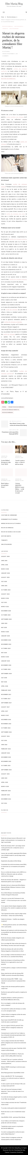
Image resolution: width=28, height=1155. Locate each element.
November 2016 (6, 723)
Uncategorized (14, 28)
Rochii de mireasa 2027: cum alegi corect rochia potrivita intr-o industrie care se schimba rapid (13, 848)
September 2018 (6, 673)
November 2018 (6, 665)
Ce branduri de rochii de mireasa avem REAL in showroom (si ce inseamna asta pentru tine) (14, 866)
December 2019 (6, 640)
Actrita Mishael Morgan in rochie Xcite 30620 (6, 462)
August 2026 (5, 556)
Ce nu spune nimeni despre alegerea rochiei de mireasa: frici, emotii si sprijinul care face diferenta (13, 908)
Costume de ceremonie (9, 515)
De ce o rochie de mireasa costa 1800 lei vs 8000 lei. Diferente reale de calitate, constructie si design (13, 874)
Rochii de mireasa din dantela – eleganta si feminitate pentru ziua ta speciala (13, 881)
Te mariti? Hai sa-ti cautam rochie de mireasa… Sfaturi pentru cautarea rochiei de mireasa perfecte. (14, 1061)
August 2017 (5, 707)
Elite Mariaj (7, 51)
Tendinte (5, 28)
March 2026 (5, 569)
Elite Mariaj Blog (14, 4)
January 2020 (5, 636)
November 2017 (6, 694)
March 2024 (5, 598)
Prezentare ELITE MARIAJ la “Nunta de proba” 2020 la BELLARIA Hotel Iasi (12, 1055)
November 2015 (6, 761)
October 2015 (5, 765)
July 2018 (4, 677)
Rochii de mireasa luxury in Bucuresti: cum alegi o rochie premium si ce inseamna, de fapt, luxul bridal (13, 840)
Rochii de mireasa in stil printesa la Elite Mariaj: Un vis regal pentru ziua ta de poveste (12, 962)
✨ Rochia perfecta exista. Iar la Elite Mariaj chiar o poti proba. (14, 926)
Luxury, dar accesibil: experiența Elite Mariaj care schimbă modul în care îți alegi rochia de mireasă (13, 855)
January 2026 (5, 573)
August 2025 (5, 577)
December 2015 (6, 757)
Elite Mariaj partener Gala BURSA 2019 (12, 1073)
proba (4, 407)
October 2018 (5, 669)
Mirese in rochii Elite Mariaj (11, 523)
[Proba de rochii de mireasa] (14, 163)
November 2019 (6, 644)
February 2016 (6, 749)
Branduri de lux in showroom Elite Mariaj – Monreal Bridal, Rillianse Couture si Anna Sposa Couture (13, 887)
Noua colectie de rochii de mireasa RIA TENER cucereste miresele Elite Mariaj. (12, 974)
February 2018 (6, 690)
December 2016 (6, 719)
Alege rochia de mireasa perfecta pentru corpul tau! (13, 987)
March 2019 (5, 657)
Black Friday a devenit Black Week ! (5, 485)
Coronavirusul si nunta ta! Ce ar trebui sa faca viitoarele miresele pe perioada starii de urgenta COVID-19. (13, 1035)
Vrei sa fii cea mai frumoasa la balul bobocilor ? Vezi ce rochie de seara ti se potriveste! (12, 1091)
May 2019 (4, 652)
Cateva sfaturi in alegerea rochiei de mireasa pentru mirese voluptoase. (11, 1138)
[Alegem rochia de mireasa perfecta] (14, 97)
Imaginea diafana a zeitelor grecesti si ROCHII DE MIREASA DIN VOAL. (12, 999)
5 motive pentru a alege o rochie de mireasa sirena (20, 462)
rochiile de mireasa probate (18, 239)
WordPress (20, 1152)
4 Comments (5, 56)
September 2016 (6, 732)
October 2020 (5, 615)
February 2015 (6, 790)
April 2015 (4, 782)
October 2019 (5, 648)
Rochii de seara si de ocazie (11, 532)
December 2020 (6, 611)
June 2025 (4, 585)
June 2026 (4, 560)
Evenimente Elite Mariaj (9, 519)
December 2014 (6, 799)
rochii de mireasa (12, 310)
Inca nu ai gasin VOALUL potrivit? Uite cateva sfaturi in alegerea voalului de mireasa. (12, 1027)
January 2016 (5, 753)
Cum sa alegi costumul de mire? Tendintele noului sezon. (13, 1103)
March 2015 (5, 786)
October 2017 (5, 698)
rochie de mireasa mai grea (15, 214)
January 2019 (5, 661)
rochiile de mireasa (15, 279)
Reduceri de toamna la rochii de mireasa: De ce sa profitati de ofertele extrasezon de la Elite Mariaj (14, 932)
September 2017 (6, 703)
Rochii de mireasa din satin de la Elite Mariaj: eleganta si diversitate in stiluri (12, 950)
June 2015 (4, 778)
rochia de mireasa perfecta (10, 409)
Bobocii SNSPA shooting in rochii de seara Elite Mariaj (13, 1068)
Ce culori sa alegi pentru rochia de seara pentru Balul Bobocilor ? (12, 1133)
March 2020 (5, 631)
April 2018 (4, 686)
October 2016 (5, 728)
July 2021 (4, 602)
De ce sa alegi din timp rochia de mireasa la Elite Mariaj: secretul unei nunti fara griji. (13, 944)
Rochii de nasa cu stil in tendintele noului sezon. (13, 1113)
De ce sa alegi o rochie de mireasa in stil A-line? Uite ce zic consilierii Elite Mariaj (13, 956)
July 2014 (4, 803)
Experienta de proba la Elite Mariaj (11, 861)
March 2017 (5, 715)
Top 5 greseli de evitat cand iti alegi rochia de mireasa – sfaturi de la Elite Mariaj (13, 915)
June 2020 (4, 623)
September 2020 (6, 619)
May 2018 (4, 682)
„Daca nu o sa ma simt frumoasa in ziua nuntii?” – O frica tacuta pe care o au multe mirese (13, 900)
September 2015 (6, 770)
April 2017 (4, 711)
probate (24, 279)
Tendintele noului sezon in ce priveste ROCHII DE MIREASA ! (12, 1127)
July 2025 (4, 581)
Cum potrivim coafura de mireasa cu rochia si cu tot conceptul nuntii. (13, 1010)
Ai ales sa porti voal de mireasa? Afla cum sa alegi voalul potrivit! (13, 1085)
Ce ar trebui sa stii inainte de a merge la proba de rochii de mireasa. (12, 1122)
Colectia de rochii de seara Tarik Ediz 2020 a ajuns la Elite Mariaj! (13, 1049)
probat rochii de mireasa (16, 407)
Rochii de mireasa (7, 26)
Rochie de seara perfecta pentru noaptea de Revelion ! (14, 993)
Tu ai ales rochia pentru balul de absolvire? (13, 1108)
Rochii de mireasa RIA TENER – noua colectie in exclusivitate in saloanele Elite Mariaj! (13, 981)
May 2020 (4, 627)
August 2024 (5, 594)
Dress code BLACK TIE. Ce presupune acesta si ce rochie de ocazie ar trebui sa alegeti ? (12, 1078)
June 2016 (4, 744)
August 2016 (5, 736)
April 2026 (4, 565)
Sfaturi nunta (18, 26)
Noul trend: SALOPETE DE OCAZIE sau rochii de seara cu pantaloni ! (12, 1021)
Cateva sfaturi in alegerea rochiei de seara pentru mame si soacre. (13, 1015)
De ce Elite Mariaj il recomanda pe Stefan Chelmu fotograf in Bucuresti (13, 894)
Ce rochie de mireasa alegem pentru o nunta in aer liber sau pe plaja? (14, 1098)
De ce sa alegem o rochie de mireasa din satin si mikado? (12, 1004)
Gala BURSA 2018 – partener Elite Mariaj (13, 1117)
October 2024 (5, 590)
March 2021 (5, 606)
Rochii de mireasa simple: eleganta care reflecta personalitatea (12, 939)
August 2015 (5, 774)
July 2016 (4, 740)
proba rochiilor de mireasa (14, 117)
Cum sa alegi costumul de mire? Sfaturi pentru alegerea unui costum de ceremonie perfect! (13, 1043)
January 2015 (5, 795)
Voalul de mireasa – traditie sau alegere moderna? (12, 920)
